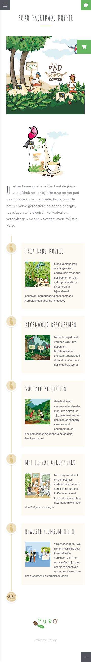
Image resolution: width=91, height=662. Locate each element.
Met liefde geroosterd (50, 462)
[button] (84, 47)
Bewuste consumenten (50, 531)
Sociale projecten (46, 388)
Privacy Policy (46, 640)
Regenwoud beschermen (51, 324)
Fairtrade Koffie (44, 250)
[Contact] (86, 5)
